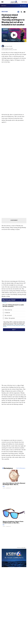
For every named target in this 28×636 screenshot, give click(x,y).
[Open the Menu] (2, 2)
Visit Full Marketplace (20, 468)
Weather (5, 11)
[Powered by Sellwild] (23, 547)
